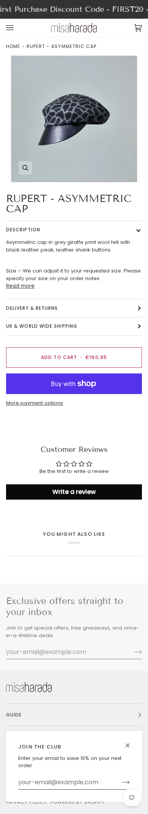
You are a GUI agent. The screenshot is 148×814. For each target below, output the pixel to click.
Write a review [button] (74, 491)
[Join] (120, 782)
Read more (20, 286)
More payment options (34, 403)
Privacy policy (26, 802)
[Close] (131, 742)
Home (13, 46)
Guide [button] (14, 714)
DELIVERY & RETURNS (32, 308)
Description (23, 229)
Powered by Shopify (78, 802)
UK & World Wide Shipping (41, 326)
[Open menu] (17, 28)
